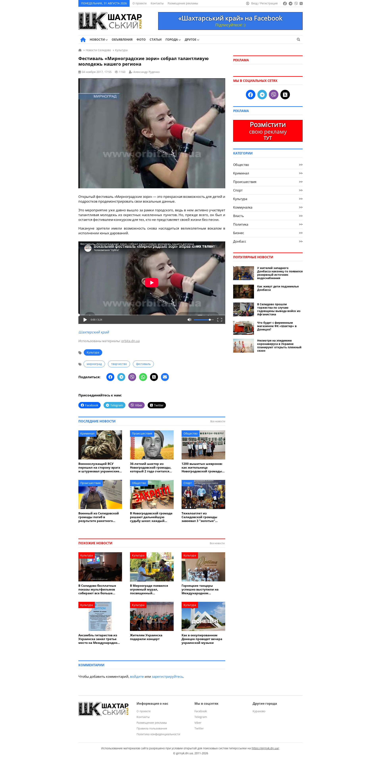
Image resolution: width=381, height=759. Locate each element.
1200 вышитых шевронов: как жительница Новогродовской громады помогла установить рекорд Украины (202, 467)
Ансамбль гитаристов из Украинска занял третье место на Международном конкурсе (99, 639)
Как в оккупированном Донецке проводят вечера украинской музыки (202, 639)
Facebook (200, 711)
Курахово (259, 711)
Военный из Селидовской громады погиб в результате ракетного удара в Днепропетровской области (99, 517)
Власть (268, 216)
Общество (190, 433)
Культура (93, 352)
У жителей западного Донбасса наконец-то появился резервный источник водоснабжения (280, 273)
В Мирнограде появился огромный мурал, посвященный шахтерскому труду (149, 589)
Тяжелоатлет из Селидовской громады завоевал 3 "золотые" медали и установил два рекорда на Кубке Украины (203, 517)
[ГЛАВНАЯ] (83, 39)
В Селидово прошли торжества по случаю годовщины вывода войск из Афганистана (278, 309)
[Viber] (132, 377)
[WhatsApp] (143, 377)
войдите (137, 676)
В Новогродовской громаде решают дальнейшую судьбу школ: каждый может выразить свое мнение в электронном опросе (151, 517)
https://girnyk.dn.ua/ (265, 748)
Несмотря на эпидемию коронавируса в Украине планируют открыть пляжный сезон (279, 345)
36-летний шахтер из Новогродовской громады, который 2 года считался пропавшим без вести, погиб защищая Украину (150, 467)
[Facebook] (110, 377)
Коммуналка (268, 207)
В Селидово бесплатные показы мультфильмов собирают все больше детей (97, 589)
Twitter (199, 728)
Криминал (87, 433)
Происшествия (142, 433)
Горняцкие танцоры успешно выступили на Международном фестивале (200, 589)
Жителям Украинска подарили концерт (146, 637)
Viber (197, 723)
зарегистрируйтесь (167, 676)
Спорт (188, 483)
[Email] (165, 377)
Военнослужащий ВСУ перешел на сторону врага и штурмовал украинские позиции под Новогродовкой (99, 467)
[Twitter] (154, 377)
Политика (268, 224)
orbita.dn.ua (130, 341)
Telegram (200, 717)
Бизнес (268, 233)
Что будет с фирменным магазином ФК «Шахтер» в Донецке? (277, 326)
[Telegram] (121, 377)
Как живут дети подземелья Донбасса (278, 288)
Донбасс (268, 241)
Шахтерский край (93, 332)
